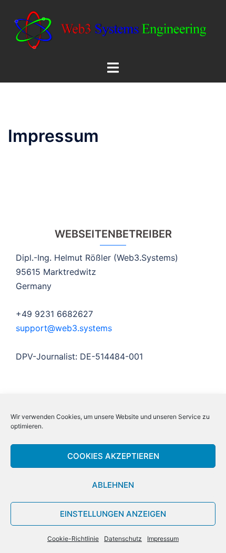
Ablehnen (113, 485)
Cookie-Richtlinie (73, 538)
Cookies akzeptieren (113, 456)
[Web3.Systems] (113, 29)
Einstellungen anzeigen (113, 514)
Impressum (163, 538)
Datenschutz (123, 538)
